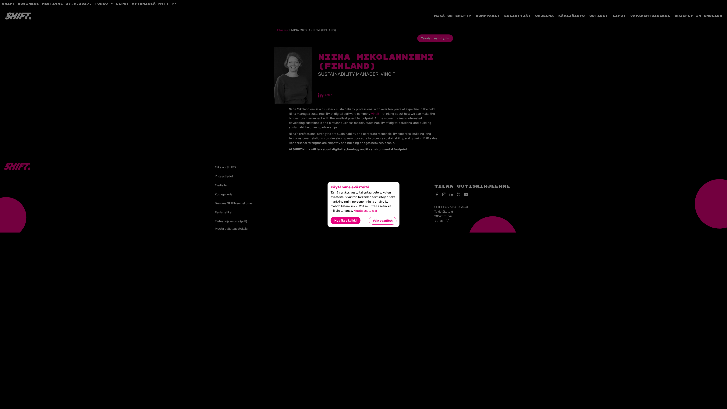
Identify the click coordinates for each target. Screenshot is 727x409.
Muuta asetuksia (365, 210)
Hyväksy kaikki (345, 220)
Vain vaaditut (382, 220)
